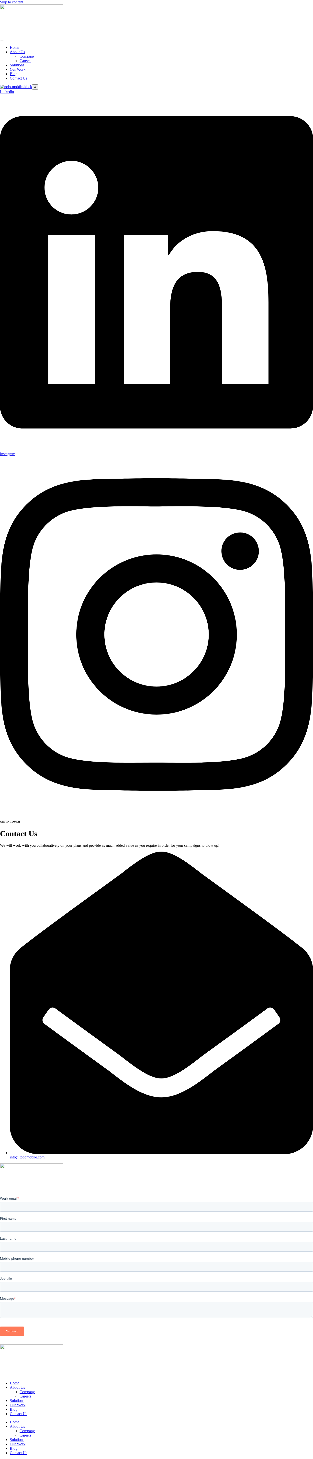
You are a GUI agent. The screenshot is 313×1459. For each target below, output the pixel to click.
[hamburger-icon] (2, 40)
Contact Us (18, 78)
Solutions (17, 65)
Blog (13, 74)
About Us (17, 52)
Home (14, 47)
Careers (25, 61)
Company (27, 56)
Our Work (17, 69)
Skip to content (11, 2)
